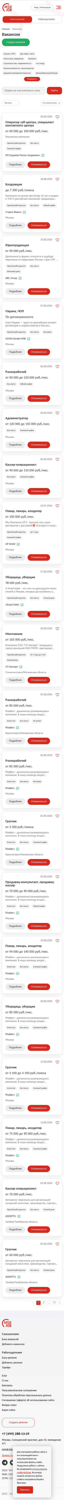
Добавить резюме (12, 1362)
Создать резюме (16, 42)
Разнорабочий (15, 372)
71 (54, 1302)
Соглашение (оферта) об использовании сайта (28, 1400)
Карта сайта (8, 1410)
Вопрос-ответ (9, 1405)
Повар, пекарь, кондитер (23, 511)
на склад (40, 63)
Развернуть (32, 79)
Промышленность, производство (19, 68)
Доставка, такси (27, 54)
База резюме (9, 1358)
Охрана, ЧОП (9, 54)
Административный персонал (17, 73)
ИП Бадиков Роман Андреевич (22, 155)
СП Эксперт (11, 667)
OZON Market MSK (15, 339)
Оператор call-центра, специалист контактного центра (29, 124)
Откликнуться (38, 164)
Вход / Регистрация (42, 7)
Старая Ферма (13, 212)
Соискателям (17, 19)
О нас (5, 1380)
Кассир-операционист (20, 464)
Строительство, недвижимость (17, 63)
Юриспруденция (17, 245)
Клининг (32, 59)
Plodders (10, 727)
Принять (25, 1490)
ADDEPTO (10, 1216)
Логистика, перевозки (13, 59)
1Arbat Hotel (12, 605)
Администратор (16, 418)
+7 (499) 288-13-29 (15, 1434)
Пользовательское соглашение (19, 1390)
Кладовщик (13, 184)
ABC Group (11, 278)
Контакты (7, 1385)
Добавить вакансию (13, 1344)
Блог (4, 1376)
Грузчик (11, 821)
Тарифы (6, 1367)
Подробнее (15, 164)
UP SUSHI (10, 544)
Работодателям (46, 19)
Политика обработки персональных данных (26, 1395)
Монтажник (13, 634)
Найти (54, 90)
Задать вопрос (10, 1455)
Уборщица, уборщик (20, 577)
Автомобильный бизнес (47, 73)
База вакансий (10, 1339)
